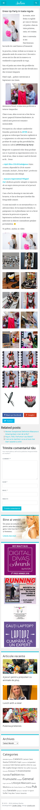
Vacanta (23, 793)
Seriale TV (26, 791)
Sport (32, 791)
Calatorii (17, 758)
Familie (6, 774)
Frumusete (10, 779)
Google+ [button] (31, 415)
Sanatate (11, 790)
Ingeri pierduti (7, 783)
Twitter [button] (10, 421)
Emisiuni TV (13, 771)
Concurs (13, 762)
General (28, 779)
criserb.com (31, 806)
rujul (16, 164)
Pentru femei (18, 787)
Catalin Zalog (16, 806)
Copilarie (24, 762)
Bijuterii (10, 759)
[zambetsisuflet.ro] (20, 613)
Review (5, 791)
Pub (34, 787)
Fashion (15, 774)
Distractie (34, 768)
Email (5, 490)
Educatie (5, 771)
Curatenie (6, 765)
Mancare (26, 782)
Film (22, 774)
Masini (33, 783)
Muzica (6, 787)
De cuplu (7, 767)
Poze (24, 787)
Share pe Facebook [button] (13, 415)
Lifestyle (16, 782)
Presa (28, 787)
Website (5, 499)
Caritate (25, 759)
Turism (17, 793)
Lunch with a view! (12, 703)
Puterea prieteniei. (12, 726)
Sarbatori (19, 791)
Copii (19, 762)
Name (4, 482)
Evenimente (24, 770)
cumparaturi (31, 762)
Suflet (5, 793)
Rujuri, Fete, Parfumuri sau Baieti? (19, 436)
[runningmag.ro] (20, 591)
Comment (6, 459)
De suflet (27, 768)
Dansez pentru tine (22, 765)
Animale (5, 759)
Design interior (17, 768)
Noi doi (11, 787)
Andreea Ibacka (20, 3)
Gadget (19, 779)
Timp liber (11, 793)
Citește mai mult (9, 536)
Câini (12, 765)
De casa (33, 765)
